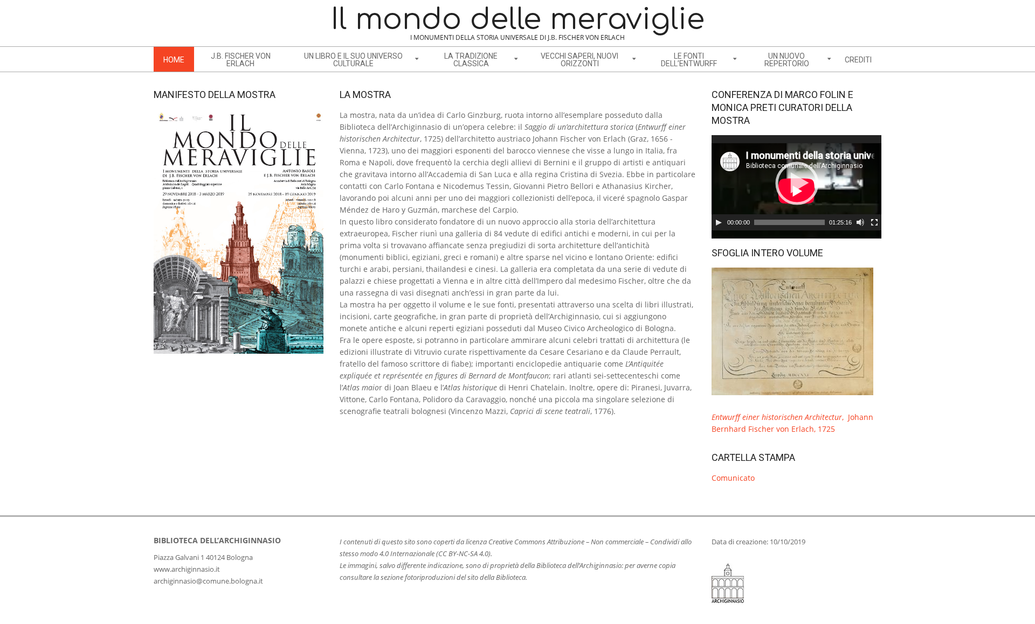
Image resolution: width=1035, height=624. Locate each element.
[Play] (718, 222)
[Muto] (860, 222)
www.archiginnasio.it (187, 569)
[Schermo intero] (874, 222)
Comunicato (733, 478)
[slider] (789, 222)
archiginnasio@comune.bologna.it (208, 581)
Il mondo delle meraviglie (518, 19)
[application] (796, 182)
